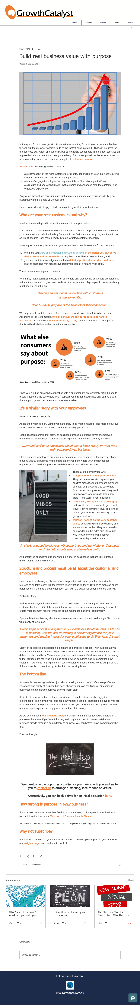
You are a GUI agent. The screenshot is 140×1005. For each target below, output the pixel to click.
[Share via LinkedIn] (34, 856)
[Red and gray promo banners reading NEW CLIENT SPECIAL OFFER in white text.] (114, 896)
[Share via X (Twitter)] (27, 856)
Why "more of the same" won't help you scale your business (23, 914)
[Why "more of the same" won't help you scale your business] (25, 896)
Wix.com (88, 998)
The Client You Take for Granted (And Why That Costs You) (114, 914)
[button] (102, 22)
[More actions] (119, 49)
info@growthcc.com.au (70, 993)
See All (131, 880)
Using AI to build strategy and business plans (70, 914)
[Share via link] (41, 856)
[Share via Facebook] (20, 856)
